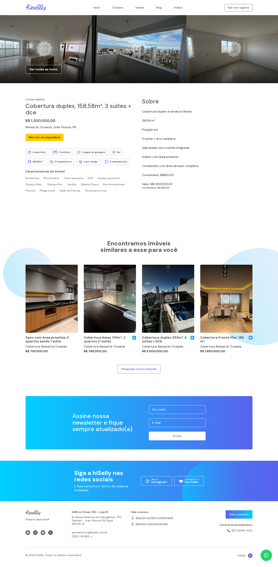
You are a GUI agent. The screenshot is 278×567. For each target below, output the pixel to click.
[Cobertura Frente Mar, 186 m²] (226, 299)
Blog (159, 7)
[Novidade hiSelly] (192, 338)
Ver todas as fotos (43, 69)
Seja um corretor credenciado (154, 517)
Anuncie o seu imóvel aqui (152, 523)
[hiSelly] (36, 7)
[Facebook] (28, 532)
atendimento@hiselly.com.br (89, 532)
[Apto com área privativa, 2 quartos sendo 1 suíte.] (52, 299)
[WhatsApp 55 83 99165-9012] (266, 555)
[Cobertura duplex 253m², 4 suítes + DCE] (168, 299)
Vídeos (178, 7)
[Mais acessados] (134, 338)
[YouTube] (43, 532)
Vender (139, 7)
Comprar (117, 7)
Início (97, 7)
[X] (50, 532)
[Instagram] (35, 532)
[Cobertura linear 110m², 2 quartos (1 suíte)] (110, 299)
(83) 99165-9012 (242, 530)
